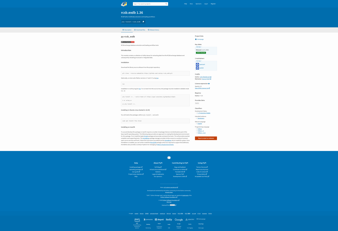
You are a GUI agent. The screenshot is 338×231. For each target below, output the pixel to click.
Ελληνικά (169, 213)
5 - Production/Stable (204, 113)
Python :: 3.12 (202, 133)
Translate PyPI (179, 172)
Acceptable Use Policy (201, 176)
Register (213, 4)
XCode (146, 136)
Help (185, 4)
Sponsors (198, 4)
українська (162, 213)
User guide (135, 172)
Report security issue (202, 170)
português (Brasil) (154, 213)
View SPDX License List (201, 88)
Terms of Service (201, 167)
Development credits (179, 176)
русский (194, 213)
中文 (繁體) (187, 213)
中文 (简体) (180, 213)
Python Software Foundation (168, 197)
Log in (206, 4)
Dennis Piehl (205, 79)
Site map (169, 202)
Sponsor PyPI (180, 174)
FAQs (135, 176)
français (141, 213)
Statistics (158, 172)
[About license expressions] (209, 84)
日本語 (146, 213)
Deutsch (174, 213)
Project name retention (135, 174)
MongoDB (153, 143)
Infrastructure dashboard (157, 170)
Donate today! (169, 192)
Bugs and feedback (180, 167)
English (200, 124)
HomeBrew (146, 138)
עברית (199, 213)
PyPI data (198, 47)
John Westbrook (205, 77)
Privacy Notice (201, 174)
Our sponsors (158, 176)
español (136, 213)
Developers (201, 118)
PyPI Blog (157, 167)
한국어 (210, 213)
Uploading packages (135, 170)
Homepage (200, 39)
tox (157, 78)
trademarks (185, 195)
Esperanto (204, 213)
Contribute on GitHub (179, 170)
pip (140, 89)
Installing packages (135, 167)
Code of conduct (201, 172)
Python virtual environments (165, 145)
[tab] (127, 29)
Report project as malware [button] (206, 138)
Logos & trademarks (158, 174)
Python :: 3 (201, 131)
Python (200, 129)
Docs (191, 4)
